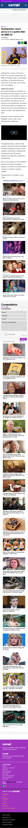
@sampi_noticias (11, 782)
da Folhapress (4, 37)
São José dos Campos (8, 808)
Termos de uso (6, 817)
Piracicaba (5, 806)
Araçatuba (5, 794)
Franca (4, 801)
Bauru (4, 796)
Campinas (5, 799)
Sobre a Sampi (6, 815)
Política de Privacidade (8, 819)
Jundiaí (4, 803)
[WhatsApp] (22, 43)
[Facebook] (19, 43)
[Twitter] (25, 43)
